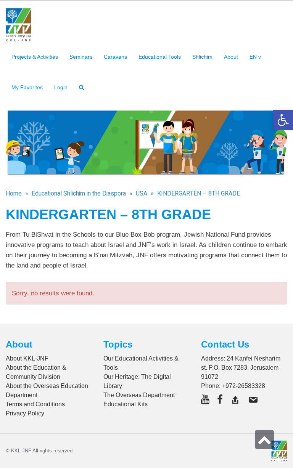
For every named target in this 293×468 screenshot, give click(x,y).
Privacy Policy (25, 413)
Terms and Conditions (35, 404)
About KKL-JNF (27, 358)
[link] (27, 87)
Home (14, 193)
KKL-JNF (21, 451)
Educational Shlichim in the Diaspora (79, 193)
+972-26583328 (243, 386)
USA (141, 193)
